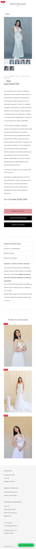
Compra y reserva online (10, 495)
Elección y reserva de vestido (12, 244)
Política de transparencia (10, 512)
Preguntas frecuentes (9, 481)
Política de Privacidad (9, 509)
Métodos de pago (9, 253)
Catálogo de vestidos (14, 76)
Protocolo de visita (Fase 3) (11, 492)
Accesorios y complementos (12, 248)
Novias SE (6, 478)
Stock (23, 76)
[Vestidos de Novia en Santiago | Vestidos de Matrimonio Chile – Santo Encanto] (18, 4)
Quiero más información (18, 218)
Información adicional (10, 258)
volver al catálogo (18, 224)
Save (4, 2)
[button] (26, 545)
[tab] (18, 243)
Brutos (13, 546)
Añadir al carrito (18, 211)
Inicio (5, 76)
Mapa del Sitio (7, 516)
